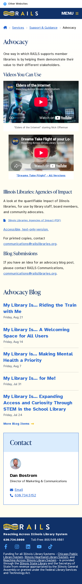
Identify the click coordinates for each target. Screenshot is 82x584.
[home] (5, 27)
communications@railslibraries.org (30, 244)
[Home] (20, 13)
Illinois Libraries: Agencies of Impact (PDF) (34, 220)
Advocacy (69, 27)
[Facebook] (5, 546)
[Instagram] (17, 546)
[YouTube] (39, 546)
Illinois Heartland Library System (46, 557)
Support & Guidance (43, 27)
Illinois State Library (33, 563)
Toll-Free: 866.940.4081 (47, 539)
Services (18, 27)
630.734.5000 (13, 539)
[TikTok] (50, 546)
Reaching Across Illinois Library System (29, 560)
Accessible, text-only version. (26, 229)
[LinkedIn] (28, 546)
